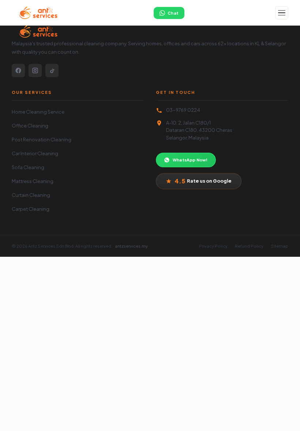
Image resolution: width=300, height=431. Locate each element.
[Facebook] (18, 70)
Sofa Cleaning (28, 167)
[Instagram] (35, 70)
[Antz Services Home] (37, 13)
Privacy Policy (213, 246)
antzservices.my (131, 246)
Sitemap (279, 246)
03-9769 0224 (183, 110)
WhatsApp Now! (190, 159)
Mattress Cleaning (32, 181)
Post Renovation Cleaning (41, 139)
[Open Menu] (281, 12)
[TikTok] (52, 70)
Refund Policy (249, 246)
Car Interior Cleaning (35, 153)
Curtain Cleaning (31, 195)
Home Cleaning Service (38, 112)
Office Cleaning (30, 126)
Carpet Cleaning (30, 209)
